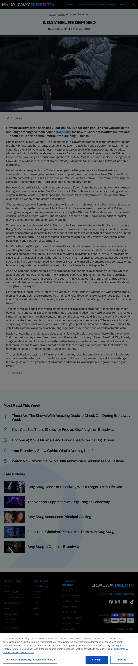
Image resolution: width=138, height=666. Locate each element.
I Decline (121, 659)
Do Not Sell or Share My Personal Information (30, 659)
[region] (69, 649)
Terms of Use (26, 652)
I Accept (96, 659)
